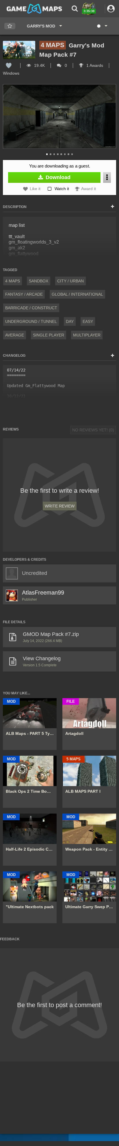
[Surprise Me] (101, 26)
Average (14, 335)
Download (57, 177)
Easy (88, 321)
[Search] (75, 8)
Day (70, 321)
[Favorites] (9, 26)
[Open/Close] (112, 207)
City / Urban (70, 281)
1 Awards (94, 65)
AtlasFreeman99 (43, 592)
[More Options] (107, 177)
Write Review (60, 506)
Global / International (77, 294)
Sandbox (38, 281)
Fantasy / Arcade (24, 294)
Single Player (48, 335)
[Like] (8, 65)
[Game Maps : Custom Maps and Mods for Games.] (34, 8)
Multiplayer (87, 335)
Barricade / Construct (31, 308)
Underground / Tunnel (31, 321)
